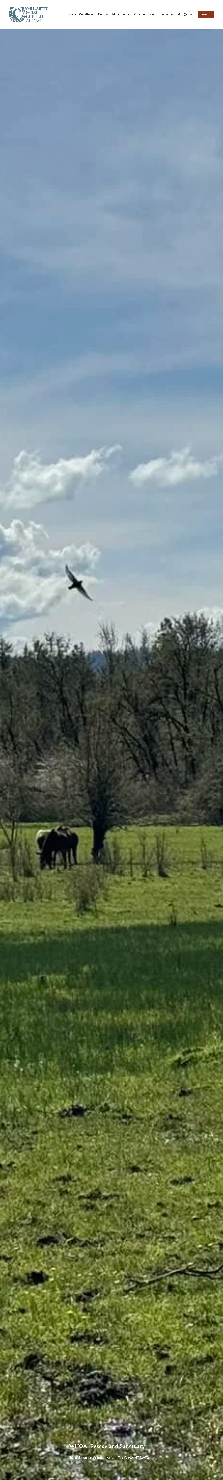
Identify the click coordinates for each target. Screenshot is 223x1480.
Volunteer (140, 14)
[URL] (191, 14)
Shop (153, 14)
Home (72, 14)
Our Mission (87, 14)
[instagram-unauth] (185, 14)
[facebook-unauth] (179, 14)
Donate (206, 14)
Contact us (166, 14)
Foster (126, 14)
